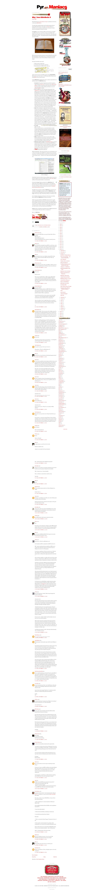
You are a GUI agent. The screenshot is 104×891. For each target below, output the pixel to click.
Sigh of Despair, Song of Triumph (66, 286)
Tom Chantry (37, 309)
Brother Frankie (37, 742)
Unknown (36, 486)
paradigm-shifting (61, 403)
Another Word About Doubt (65, 276)
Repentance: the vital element (65, 271)
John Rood (36, 847)
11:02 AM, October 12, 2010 (41, 536)
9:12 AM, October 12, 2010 (41, 396)
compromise (61, 365)
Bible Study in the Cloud (65, 283)
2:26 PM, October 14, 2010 (41, 845)
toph (35, 780)
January (62, 309)
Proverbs (60, 344)
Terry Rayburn (37, 791)
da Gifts (60, 367)
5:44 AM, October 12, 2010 (41, 260)
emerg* (60, 377)
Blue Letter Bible (52, 794)
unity (59, 423)
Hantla (36, 834)
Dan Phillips (61, 326)
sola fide (60, 416)
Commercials (61, 325)
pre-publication (38, 187)
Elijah (60, 330)
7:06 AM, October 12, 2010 (41, 332)
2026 (61, 224)
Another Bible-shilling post (65, 280)
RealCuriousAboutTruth (39, 671)
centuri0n (60, 363)
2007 (61, 314)
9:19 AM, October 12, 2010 (41, 402)
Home (45, 856)
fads (59, 384)
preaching (60, 410)
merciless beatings (62, 400)
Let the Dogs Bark (63, 284)
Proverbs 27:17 (44, 583)
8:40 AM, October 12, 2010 (41, 356)
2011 (61, 247)
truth (59, 422)
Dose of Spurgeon (61, 329)
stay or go (60, 418)
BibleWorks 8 (39, 22)
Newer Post (34, 856)
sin (59, 414)
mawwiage (60, 399)
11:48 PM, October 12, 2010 (41, 731)
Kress (71, 148)
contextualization (61, 366)
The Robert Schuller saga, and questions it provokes (65, 264)
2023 (61, 228)
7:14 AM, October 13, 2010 (41, 759)
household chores (61, 392)
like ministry (61, 395)
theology (60, 421)
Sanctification (61, 345)
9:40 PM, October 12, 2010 (41, 706)
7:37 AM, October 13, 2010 (41, 777)
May (62, 303)
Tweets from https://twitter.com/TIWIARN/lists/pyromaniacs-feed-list (65, 85)
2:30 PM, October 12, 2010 (41, 637)
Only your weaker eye (64, 262)
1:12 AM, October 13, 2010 (41, 739)
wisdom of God (61, 425)
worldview (60, 426)
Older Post (55, 856)
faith (59, 385)
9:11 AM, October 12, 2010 (41, 390)
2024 (61, 227)
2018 (61, 236)
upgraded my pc (37, 90)
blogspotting (61, 358)
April (62, 305)
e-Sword (48, 26)
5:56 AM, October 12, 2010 (41, 267)
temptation (60, 419)
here (55, 184)
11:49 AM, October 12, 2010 (41, 589)
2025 (61, 225)
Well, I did (62, 295)
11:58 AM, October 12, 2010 (41, 632)
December (62, 250)
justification (61, 393)
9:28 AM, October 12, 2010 (41, 463)
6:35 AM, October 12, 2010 (41, 306)
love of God (60, 397)
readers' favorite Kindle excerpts (66, 176)
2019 (61, 235)
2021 (61, 232)
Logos (68, 150)
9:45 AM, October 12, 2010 (41, 504)
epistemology (61, 380)
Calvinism (60, 322)
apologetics (60, 352)
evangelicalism (61, 381)
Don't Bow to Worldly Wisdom (66, 255)
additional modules (38, 87)
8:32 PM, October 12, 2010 (41, 680)
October (62, 253)
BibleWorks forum (49, 141)
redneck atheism (61, 411)
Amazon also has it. (62, 148)
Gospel (60, 332)
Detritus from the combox (63, 328)
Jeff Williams (61, 333)
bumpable (60, 360)
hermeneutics (61, 391)
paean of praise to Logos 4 (43, 21)
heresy (60, 389)
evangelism (60, 382)
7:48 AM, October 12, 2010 (41, 342)
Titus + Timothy (61, 349)
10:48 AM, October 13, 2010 (41, 788)
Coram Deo (37, 683)
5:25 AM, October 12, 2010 (41, 240)
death (59, 369)
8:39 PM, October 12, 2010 (41, 696)
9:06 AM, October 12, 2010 (41, 374)
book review (61, 359)
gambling (60, 386)
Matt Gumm (37, 709)
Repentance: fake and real (65, 275)
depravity (60, 370)
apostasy (60, 354)
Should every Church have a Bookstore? (65, 273)
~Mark (36, 539)
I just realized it (63, 292)
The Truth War (61, 348)
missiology (60, 401)
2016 (61, 239)
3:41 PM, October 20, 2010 (41, 852)
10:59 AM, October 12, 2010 (41, 529)
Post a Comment (34, 855)
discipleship (61, 373)
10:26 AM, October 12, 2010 (41, 512)
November (62, 252)
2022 (61, 230)
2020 (61, 233)
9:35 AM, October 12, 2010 (41, 483)
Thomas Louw (37, 232)
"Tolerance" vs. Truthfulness (65, 266)
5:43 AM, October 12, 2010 (41, 251)
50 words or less (61, 321)
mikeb (36, 761)
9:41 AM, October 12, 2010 (41, 493)
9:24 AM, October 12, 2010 (41, 431)
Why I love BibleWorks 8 (41, 17)
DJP (35, 254)
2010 (61, 249)
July (61, 300)
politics (60, 408)
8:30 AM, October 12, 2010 (41, 350)
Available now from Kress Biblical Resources (65, 127)
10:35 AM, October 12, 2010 (41, 518)
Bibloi (35, 77)
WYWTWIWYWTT (62, 351)
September (62, 297)
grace (59, 388)
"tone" (60, 319)
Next (59, 336)
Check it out (42, 84)
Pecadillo (60, 339)
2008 (61, 313)
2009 (61, 311)
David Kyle (37, 465)
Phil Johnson (61, 340)
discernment (61, 371)
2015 (61, 241)
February (62, 308)
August (62, 298)
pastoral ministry (61, 404)
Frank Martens (37, 635)
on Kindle (64, 174)
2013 (61, 244)
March (62, 306)
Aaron (36, 359)
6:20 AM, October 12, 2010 (41, 283)
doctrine (60, 374)
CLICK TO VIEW (65, 429)
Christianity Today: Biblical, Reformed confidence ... (65, 288)
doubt (60, 375)
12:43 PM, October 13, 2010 (41, 832)
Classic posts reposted (62, 323)
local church (61, 396)
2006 (61, 316)
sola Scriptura (61, 415)
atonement (60, 355)
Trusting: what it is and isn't (65, 260)
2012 (61, 246)
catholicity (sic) (61, 362)
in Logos (69, 174)
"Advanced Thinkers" (64, 293)
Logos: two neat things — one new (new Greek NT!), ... (65, 257)
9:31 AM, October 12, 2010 (41, 477)
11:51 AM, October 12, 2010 (41, 596)
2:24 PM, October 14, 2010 (41, 839)
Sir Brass (36, 699)
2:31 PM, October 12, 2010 (41, 668)
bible (59, 356)
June (62, 301)
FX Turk (36, 335)
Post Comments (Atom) (40, 859)
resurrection (60, 412)
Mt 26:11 (36, 794)
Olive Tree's (52, 178)
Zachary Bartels (37, 270)
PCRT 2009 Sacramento (62, 337)
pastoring (60, 406)
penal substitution (62, 407)
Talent (62, 290)
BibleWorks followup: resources (66, 278)
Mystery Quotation (62, 334)
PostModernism (61, 343)
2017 (61, 238)
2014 (61, 242)
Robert (36, 243)
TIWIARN (60, 347)
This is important (63, 259)
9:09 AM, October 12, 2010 (41, 382)
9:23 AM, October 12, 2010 (41, 422)
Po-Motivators (61, 341)
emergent (60, 378)
